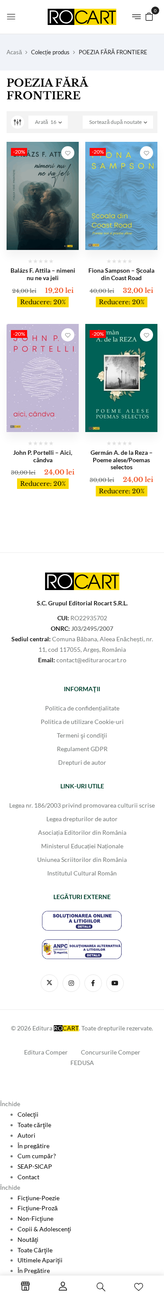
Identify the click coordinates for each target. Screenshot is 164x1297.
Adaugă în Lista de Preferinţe (67, 152)
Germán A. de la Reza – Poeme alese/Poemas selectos (122, 460)
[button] (149, 16)
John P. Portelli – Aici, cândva (42, 456)
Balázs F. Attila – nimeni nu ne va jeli (42, 274)
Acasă (14, 52)
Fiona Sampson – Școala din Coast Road (121, 274)
